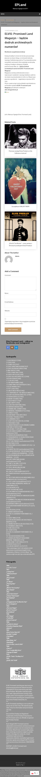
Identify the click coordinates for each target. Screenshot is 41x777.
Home (2, 20)
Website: (7, 311)
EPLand (20, 5)
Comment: (8, 275)
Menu (2, 14)
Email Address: (9, 302)
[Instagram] (12, 347)
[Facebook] (8, 347)
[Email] (16, 347)
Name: (7, 293)
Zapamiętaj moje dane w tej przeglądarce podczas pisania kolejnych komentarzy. (20, 322)
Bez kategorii (10, 20)
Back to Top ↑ (20, 765)
